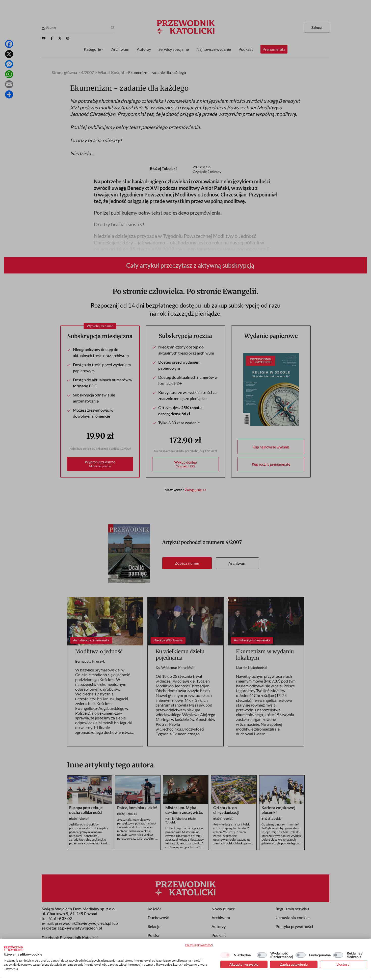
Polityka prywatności (199, 945)
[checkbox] (225, 955)
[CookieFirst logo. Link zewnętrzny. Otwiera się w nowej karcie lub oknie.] (13, 948)
